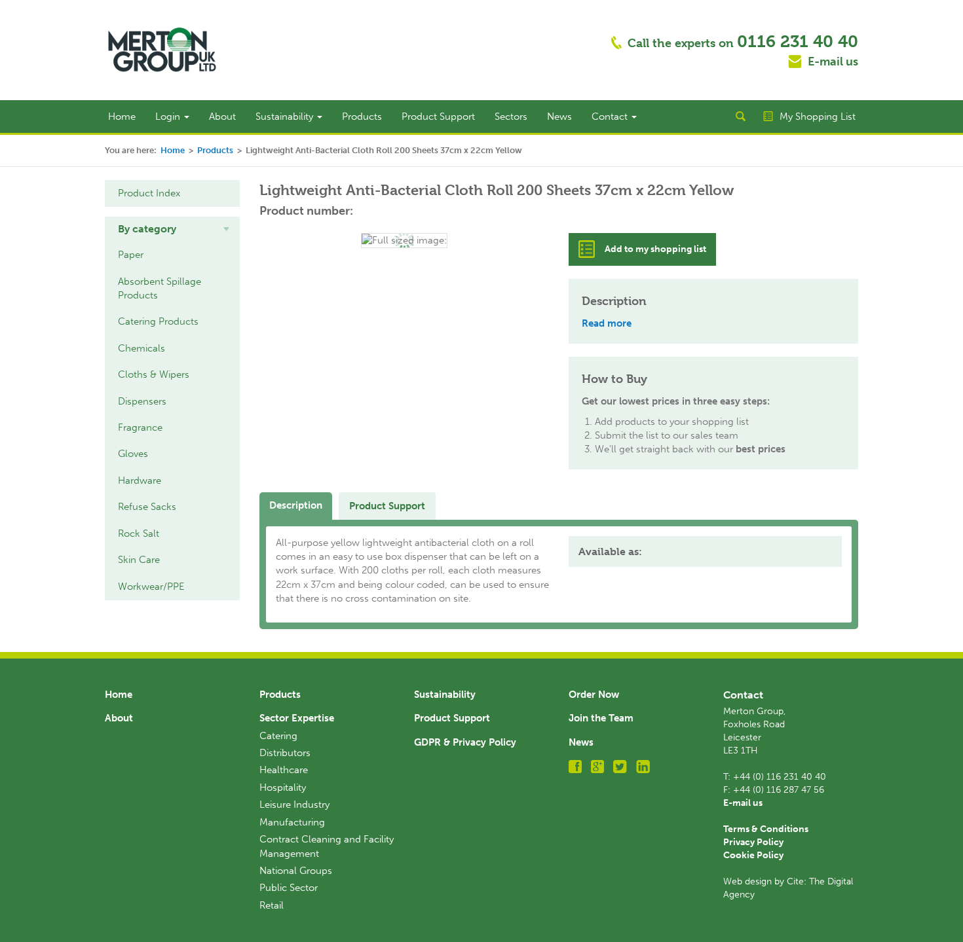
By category (147, 229)
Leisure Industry (294, 804)
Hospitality (282, 787)
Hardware (139, 480)
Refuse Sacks (147, 507)
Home (122, 116)
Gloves (133, 454)
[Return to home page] (162, 49)
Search (740, 116)
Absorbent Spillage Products (159, 288)
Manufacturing (292, 822)
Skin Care (139, 560)
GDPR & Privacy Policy (465, 742)
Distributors (285, 753)
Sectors (511, 116)
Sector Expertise (296, 718)
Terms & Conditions (765, 829)
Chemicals (141, 348)
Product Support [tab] (387, 506)
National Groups (295, 871)
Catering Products (158, 321)
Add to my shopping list (655, 249)
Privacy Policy (753, 842)
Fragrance (140, 427)
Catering (278, 736)
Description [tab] (295, 505)
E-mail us (833, 61)
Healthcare (283, 770)
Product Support (438, 116)
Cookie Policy (753, 855)
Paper (130, 255)
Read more (607, 323)
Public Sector (288, 888)
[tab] (172, 229)
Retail (271, 905)
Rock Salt (138, 533)
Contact (611, 116)
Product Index (149, 193)
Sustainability (285, 116)
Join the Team (601, 718)
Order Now (594, 694)
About (222, 116)
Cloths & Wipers (153, 374)
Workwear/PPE (151, 586)
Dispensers (142, 401)
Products (362, 116)
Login (169, 116)
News (559, 116)
